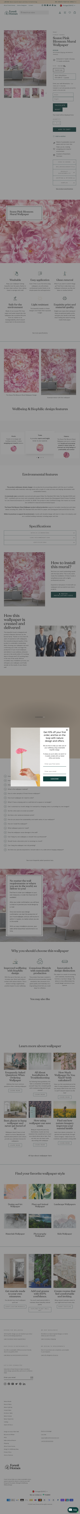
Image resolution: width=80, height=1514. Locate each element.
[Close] (67, 730)
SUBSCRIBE (55, 779)
